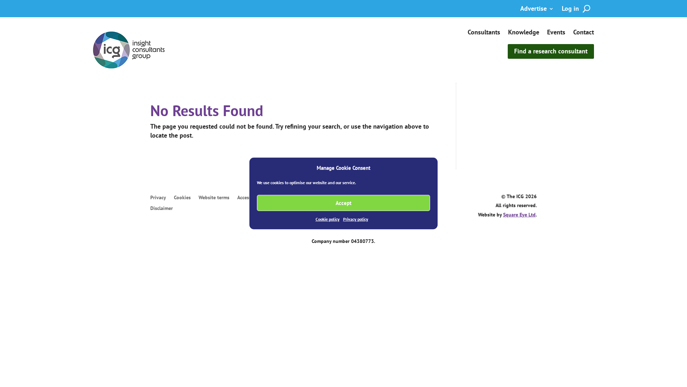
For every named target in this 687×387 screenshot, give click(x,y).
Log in (570, 9)
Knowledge (523, 33)
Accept (343, 203)
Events (556, 33)
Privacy (158, 198)
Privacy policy (355, 219)
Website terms (214, 198)
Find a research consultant (551, 51)
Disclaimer (161, 208)
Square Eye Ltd (519, 214)
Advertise (533, 9)
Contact (583, 33)
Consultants (484, 33)
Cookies (182, 198)
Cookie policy (328, 219)
